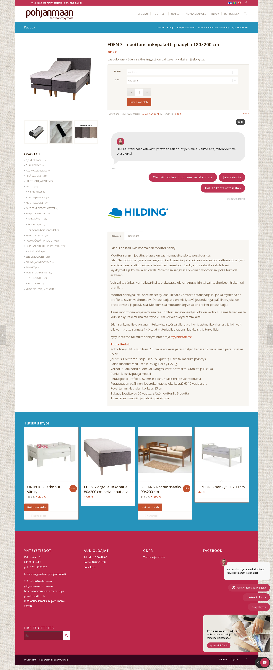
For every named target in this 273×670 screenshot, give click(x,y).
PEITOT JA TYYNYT (35, 235)
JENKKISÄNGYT (35, 218)
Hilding (177, 113)
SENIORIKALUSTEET (36, 256)
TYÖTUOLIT (34, 283)
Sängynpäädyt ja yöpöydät (42, 230)
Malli (117, 71)
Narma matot (35, 191)
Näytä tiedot (39, 515)
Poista (246, 113)
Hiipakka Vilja (35, 251)
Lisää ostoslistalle (139, 102)
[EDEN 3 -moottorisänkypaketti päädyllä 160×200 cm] (3, 335)
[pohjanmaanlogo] (49, 14)
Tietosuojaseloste (154, 557)
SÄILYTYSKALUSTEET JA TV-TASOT (43, 246)
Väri (118, 79)
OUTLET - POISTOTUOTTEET (40, 208)
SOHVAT (30, 267)
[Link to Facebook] (246, 3)
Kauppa (29, 27)
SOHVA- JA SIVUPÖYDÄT (38, 262)
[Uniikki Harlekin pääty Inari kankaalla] (270, 335)
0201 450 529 (75, 2)
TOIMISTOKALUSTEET (37, 272)
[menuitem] (142, 14)
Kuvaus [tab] (116, 236)
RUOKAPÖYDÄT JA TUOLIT (39, 240)
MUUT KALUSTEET (35, 202)
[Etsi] (245, 14)
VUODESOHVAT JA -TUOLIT (40, 289)
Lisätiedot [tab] (133, 236)
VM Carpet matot (37, 197)
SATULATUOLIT (36, 278)
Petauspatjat (34, 224)
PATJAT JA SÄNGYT (35, 213)
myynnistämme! (181, 337)
